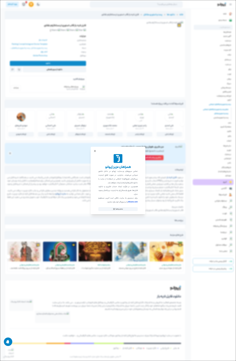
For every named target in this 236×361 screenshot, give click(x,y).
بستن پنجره (119, 209)
